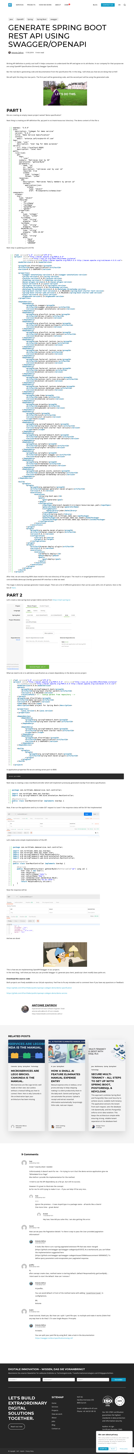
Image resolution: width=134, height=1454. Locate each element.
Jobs (53, 1421)
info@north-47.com (89, 1408)
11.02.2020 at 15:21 (48, 1215)
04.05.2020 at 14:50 (34, 1266)
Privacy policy (124, 1448)
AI (51, 1066)
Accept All (103, 1448)
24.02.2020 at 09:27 (40, 1243)
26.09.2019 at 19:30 (34, 1163)
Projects (55, 1410)
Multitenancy (99, 1066)
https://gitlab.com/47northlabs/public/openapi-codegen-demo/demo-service (37, 993)
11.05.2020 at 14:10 (40, 1284)
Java (11, 19)
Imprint (22, 1451)
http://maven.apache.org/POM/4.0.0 (46, 257)
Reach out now (16, 1426)
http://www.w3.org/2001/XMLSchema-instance (54, 258)
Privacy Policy (30, 1451)
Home (54, 1403)
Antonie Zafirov (17, 52)
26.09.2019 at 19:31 (40, 1197)
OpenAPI (20, 19)
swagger (54, 19)
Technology (34, 1066)
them (14, 588)
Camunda (14, 1066)
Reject (113, 1448)
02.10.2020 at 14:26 (34, 1312)
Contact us (56, 1428)
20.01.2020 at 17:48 (34, 1228)
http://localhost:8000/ (33, 147)
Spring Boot (41, 19)
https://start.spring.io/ (61, 600)
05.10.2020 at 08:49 (40, 1327)
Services (55, 1407)
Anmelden (118, 1380)
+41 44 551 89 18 (89, 1411)
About (54, 1418)
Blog (53, 1425)
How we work (57, 1414)
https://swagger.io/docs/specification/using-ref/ (54, 1338)
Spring (30, 19)
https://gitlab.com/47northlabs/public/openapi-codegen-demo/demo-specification (39, 988)
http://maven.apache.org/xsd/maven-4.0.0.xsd (98, 260)
